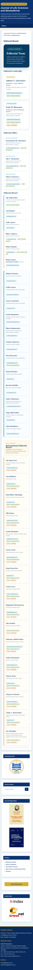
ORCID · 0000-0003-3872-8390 (13, 614)
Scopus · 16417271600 (12, 125)
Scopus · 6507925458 (11, 598)
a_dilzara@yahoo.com (11, 239)
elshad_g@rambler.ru (11, 280)
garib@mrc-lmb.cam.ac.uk (12, 538)
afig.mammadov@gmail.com (12, 166)
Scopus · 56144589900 (11, 706)
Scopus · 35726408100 (11, 506)
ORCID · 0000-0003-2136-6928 (13, 596)
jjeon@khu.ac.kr (10, 575)
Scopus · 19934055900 (11, 470)
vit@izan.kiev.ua (10, 720)
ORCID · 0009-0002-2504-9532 (13, 95)
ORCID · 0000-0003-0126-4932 (13, 704)
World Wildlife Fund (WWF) (12, 262)
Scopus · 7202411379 (11, 580)
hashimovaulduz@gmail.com (13, 433)
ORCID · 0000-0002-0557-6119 (13, 522)
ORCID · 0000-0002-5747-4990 (13, 667)
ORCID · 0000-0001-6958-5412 (13, 365)
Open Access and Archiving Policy (16, 869)
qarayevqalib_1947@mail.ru (12, 294)
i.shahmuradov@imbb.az (12, 335)
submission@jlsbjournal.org (8, 964)
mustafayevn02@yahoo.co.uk (13, 148)
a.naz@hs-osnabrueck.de (12, 467)
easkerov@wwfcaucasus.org (13, 265)
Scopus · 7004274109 (11, 651)
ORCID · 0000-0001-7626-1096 (13, 630)
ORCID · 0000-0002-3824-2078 (13, 722)
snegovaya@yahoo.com (12, 349)
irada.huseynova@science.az (13, 119)
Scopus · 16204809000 (11, 669)
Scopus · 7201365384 (11, 724)
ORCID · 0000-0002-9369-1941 (13, 685)
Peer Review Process (12, 866)
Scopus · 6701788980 (11, 543)
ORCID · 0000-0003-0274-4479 (13, 486)
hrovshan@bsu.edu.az (11, 392)
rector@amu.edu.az (11, 308)
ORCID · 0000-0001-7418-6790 (16, 253)
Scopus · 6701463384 (11, 688)
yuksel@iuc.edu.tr (10, 502)
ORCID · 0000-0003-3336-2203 (13, 122)
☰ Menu (4, 26)
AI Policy (8, 871)
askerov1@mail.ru (10, 227)
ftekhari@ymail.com (11, 483)
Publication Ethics (11, 862)
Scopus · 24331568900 (11, 525)
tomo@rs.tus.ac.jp (10, 683)
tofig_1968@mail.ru (11, 420)
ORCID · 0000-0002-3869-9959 (13, 559)
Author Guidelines (11, 864)
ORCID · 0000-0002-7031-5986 (13, 204)
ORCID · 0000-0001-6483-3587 (13, 541)
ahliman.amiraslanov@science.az (14, 92)
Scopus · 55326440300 (12, 742)
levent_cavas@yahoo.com (12, 593)
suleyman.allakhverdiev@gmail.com (14, 646)
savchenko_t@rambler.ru (12, 701)
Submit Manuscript (16, 884)
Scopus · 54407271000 (11, 633)
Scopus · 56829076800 (11, 488)
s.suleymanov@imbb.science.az (13, 406)
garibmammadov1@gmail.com (13, 321)
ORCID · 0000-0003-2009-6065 (13, 504)
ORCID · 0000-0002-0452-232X (13, 649)
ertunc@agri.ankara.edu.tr (12, 520)
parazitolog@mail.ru (11, 252)
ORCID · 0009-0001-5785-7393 (13, 740)
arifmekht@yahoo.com (11, 216)
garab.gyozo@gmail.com (12, 557)
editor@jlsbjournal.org (6, 962)
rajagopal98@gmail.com (12, 612)
